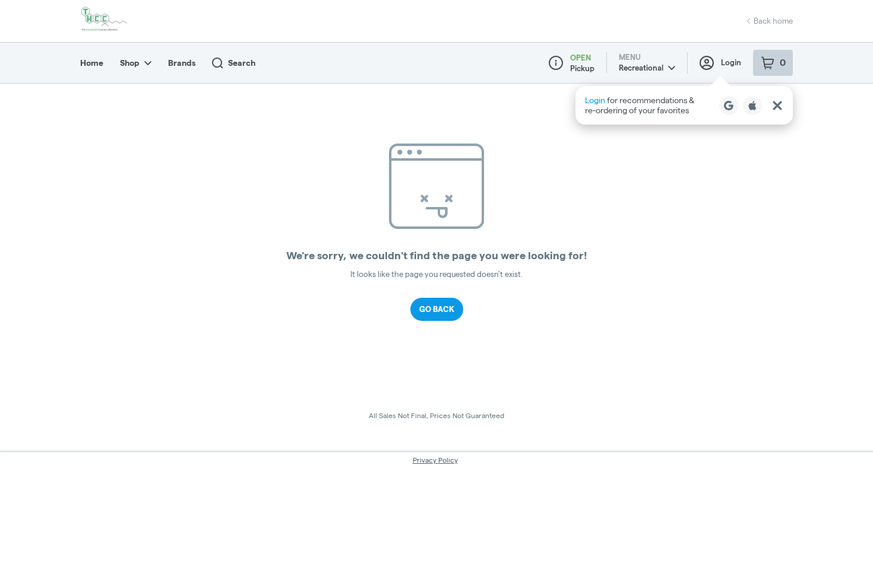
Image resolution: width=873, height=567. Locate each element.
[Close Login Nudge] (777, 106)
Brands (181, 63)
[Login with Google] (728, 105)
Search (241, 63)
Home (91, 63)
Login (731, 62)
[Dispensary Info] (556, 63)
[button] (684, 105)
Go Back (436, 309)
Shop (130, 63)
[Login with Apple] (752, 105)
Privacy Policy (435, 460)
